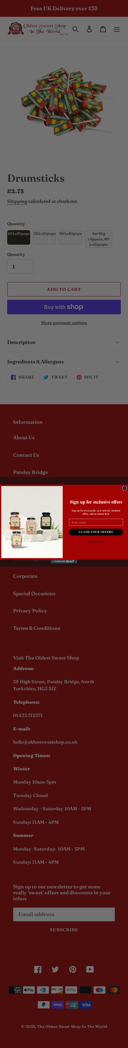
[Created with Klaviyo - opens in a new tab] (64, 561)
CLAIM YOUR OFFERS (96, 532)
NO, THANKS (96, 542)
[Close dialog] (124, 488)
